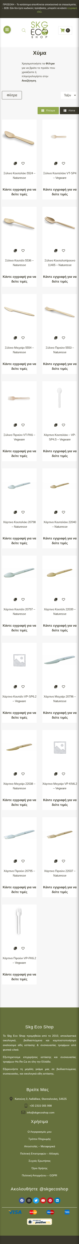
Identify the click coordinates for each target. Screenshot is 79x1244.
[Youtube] (43, 1200)
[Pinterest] (50, 1200)
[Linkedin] (57, 1200)
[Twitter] (36, 1200)
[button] (7, 29)
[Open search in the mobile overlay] (24, 30)
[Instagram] (29, 1200)
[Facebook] (22, 1200)
